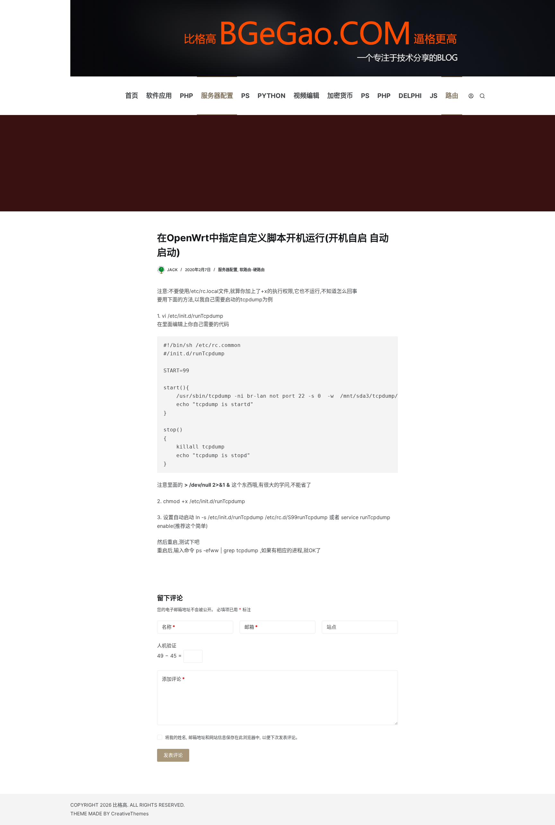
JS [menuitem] (433, 96)
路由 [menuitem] (451, 96)
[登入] (471, 95)
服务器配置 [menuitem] (217, 96)
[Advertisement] (277, 163)
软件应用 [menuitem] (159, 96)
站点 (331, 627)
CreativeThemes (130, 814)
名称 (168, 627)
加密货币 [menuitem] (340, 96)
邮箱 (251, 627)
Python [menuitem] (272, 96)
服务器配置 (227, 269)
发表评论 (173, 755)
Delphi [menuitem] (410, 96)
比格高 (120, 805)
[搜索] (482, 95)
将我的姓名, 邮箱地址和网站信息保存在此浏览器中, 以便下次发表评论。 (232, 737)
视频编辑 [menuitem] (306, 96)
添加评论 (173, 679)
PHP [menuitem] (186, 96)
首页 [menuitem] (131, 96)
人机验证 (166, 646)
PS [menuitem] (245, 96)
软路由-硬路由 (252, 269)
